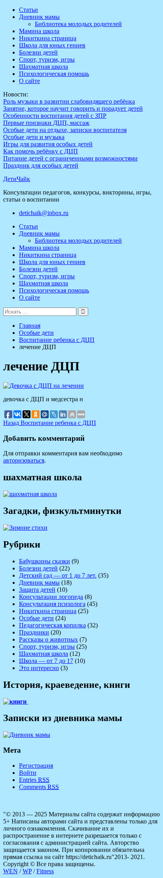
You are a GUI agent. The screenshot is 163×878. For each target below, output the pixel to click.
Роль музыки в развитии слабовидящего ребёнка (69, 101)
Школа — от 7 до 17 (46, 660)
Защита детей (37, 589)
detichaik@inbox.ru (43, 213)
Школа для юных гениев (52, 45)
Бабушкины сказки (44, 561)
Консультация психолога (52, 603)
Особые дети (36, 618)
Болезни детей (38, 52)
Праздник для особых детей (40, 165)
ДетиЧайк (16, 179)
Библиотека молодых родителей (78, 24)
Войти (27, 772)
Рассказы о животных (48, 639)
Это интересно (39, 668)
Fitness (45, 871)
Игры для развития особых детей (48, 144)
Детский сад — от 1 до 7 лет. (58, 575)
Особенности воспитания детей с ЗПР (54, 115)
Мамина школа (39, 31)
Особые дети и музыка (33, 137)
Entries (34, 779)
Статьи (28, 9)
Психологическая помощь (54, 73)
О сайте (29, 80)
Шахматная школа (43, 66)
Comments (39, 787)
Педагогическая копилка (52, 625)
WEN (10, 871)
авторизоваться (23, 460)
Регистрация (36, 765)
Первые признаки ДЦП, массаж (46, 122)
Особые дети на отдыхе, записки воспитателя (65, 130)
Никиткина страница (47, 38)
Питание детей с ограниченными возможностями (70, 158)
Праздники (34, 632)
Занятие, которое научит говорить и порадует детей (73, 108)
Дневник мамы (39, 16)
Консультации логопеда (51, 596)
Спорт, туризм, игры (47, 59)
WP (27, 871)
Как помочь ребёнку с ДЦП (40, 151)
